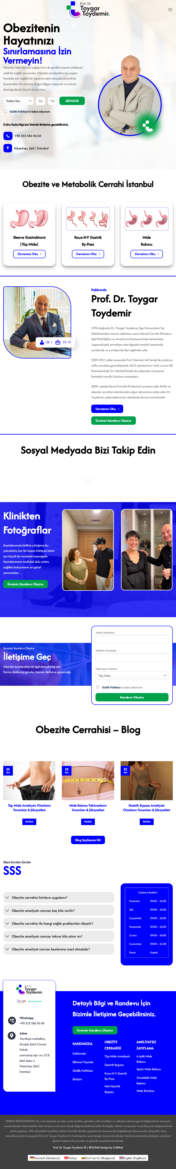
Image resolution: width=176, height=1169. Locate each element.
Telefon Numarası (106, 650)
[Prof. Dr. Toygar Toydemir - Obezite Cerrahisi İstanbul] (88, 9)
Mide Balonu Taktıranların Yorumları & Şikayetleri (88, 807)
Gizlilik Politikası (19, 112)
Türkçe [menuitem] (72, 1157)
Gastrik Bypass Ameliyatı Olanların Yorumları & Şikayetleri (146, 807)
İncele (29, 821)
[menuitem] (45, 1158)
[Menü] (170, 9)
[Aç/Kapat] (7, 898)
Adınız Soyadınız (105, 632)
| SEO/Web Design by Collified (105, 1147)
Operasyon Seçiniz (106, 669)
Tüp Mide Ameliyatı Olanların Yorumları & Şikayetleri (29, 807)
